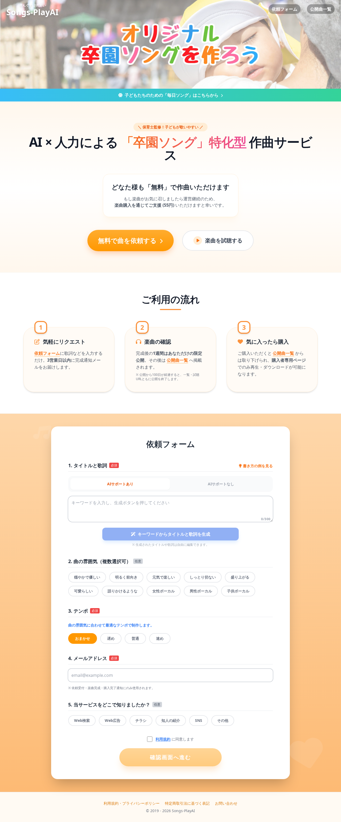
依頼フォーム (284, 9)
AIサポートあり (120, 483)
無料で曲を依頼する (128, 240)
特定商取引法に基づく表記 (187, 803)
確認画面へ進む (170, 757)
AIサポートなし (221, 483)
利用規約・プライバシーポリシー (132, 803)
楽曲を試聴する (223, 240)
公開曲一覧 (320, 9)
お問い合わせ (226, 803)
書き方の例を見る (258, 465)
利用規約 (163, 739)
